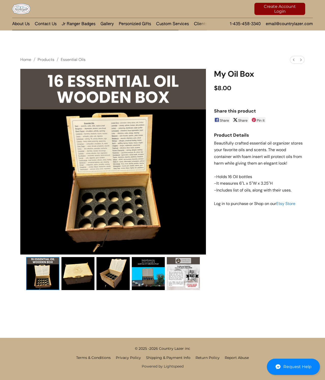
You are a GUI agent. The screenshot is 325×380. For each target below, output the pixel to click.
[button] (293, 367)
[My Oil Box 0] (42, 273)
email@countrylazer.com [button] (289, 24)
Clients (200, 24)
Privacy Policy (128, 357)
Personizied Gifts (135, 24)
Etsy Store (285, 203)
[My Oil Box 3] (148, 273)
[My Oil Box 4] (183, 273)
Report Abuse (237, 357)
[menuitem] (293, 60)
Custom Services (172, 24)
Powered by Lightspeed (163, 366)
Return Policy (208, 357)
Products (46, 59)
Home (25, 59)
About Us (21, 24)
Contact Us (46, 24)
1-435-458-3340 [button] (245, 24)
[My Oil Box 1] (77, 273)
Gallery (107, 24)
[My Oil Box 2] (112, 273)
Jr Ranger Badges (78, 24)
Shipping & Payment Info (168, 357)
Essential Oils (73, 59)
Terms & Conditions (93, 357)
